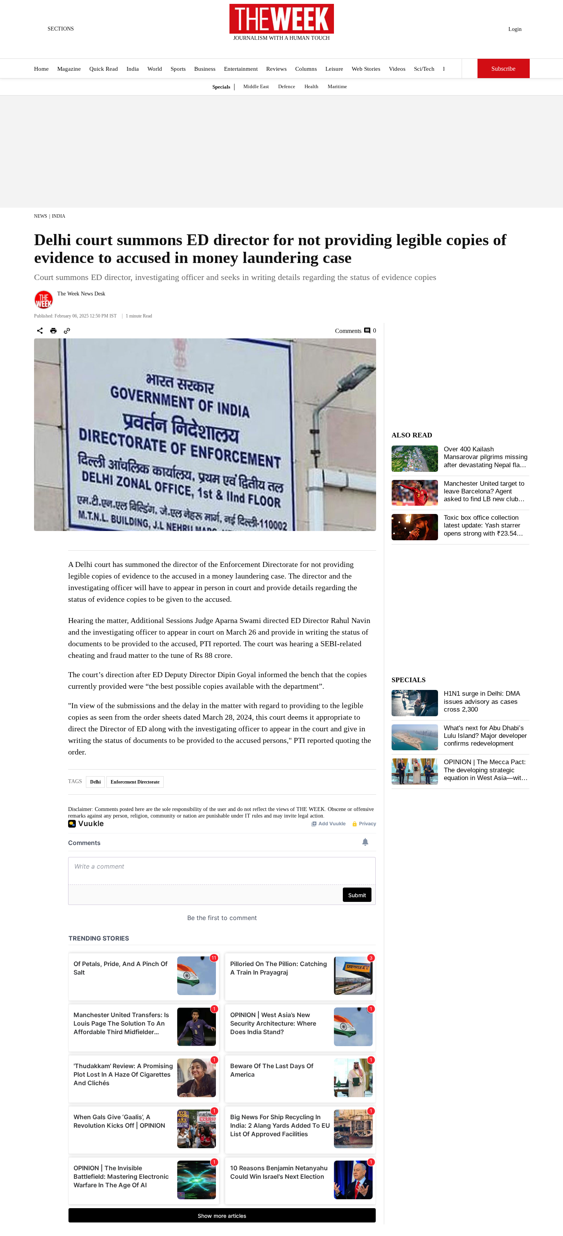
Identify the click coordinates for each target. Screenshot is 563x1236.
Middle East (256, 86)
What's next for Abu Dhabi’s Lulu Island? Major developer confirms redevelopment (485, 736)
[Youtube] (288, 48)
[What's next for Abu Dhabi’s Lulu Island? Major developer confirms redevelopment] (415, 737)
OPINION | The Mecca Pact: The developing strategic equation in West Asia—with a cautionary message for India (485, 777)
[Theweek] (281, 19)
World (154, 69)
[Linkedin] (300, 48)
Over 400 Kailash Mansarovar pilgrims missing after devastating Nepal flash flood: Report (485, 461)
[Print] (53, 330)
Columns (306, 69)
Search (470, 68)
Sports (178, 69)
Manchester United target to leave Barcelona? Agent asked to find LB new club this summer (484, 495)
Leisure (334, 69)
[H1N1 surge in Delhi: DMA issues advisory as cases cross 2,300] (415, 703)
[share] (40, 330)
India (133, 69)
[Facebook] (249, 48)
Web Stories (366, 69)
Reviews (276, 69)
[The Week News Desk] (43, 299)
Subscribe (503, 68)
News (40, 216)
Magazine (69, 69)
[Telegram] (313, 48)
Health (311, 86)
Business (205, 69)
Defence (286, 86)
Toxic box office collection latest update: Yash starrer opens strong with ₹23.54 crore (482, 529)
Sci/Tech (424, 69)
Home (41, 69)
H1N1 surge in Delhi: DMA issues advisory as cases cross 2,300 (482, 701)
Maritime (337, 86)
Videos (397, 69)
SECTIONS (61, 29)
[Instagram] (275, 48)
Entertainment (241, 69)
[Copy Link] (67, 330)
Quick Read (103, 69)
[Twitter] (262, 48)
